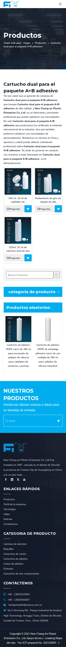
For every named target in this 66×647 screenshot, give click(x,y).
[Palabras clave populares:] (56, 274)
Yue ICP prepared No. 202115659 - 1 (38, 642)
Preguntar (14, 209)
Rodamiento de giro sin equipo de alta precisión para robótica (48, 200)
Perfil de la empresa (15, 504)
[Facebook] (6, 479)
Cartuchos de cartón (15, 553)
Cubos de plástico (13, 563)
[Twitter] (18, 479)
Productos (9, 499)
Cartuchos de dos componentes (21, 573)
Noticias (8, 519)
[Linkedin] (12, 479)
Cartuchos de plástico (16, 558)
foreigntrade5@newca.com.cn (25, 604)
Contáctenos (11, 524)
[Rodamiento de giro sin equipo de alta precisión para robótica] (48, 181)
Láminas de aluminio (15, 544)
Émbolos (8, 568)
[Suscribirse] (58, 421)
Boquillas (9, 548)
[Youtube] (24, 479)
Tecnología (10, 509)
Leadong (50, 638)
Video (7, 514)
